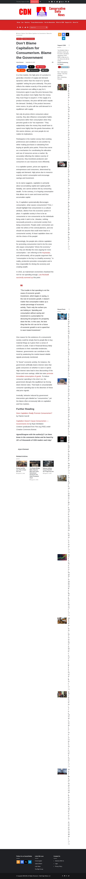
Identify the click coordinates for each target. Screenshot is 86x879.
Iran (22, 22)
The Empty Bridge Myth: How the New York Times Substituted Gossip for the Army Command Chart (35, 473)
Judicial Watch (38, 863)
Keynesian (46, 253)
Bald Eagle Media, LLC (44, 876)
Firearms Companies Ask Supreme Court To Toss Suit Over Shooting (69, 404)
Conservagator (38, 861)
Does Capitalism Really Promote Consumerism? (34, 413)
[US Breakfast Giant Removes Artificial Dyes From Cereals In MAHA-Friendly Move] (62, 620)
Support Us (68, 22)
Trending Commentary (28, 38)
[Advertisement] (64, 279)
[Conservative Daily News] (43, 11)
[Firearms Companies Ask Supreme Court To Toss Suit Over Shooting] (62, 381)
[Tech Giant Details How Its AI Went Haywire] (62, 439)
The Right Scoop (39, 869)
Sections (27, 22)
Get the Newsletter (49, 22)
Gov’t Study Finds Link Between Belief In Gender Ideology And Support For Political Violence (69, 511)
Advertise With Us (59, 861)
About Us (75, 22)
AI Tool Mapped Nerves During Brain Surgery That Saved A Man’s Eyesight (69, 342)
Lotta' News (38, 866)
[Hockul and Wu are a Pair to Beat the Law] (21, 464)
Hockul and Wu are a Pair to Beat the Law (21, 470)
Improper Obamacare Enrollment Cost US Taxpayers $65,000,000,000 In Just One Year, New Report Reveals (69, 203)
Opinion (23, 33)
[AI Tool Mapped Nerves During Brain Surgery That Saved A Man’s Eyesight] (62, 316)
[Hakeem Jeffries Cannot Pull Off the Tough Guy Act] (48, 464)
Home (18, 22)
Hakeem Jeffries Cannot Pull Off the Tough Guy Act (48, 470)
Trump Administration (37, 22)
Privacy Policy (58, 866)
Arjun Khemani (19, 62)
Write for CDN (60, 22)
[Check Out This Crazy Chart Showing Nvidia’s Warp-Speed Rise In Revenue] (62, 557)
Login (56, 863)
